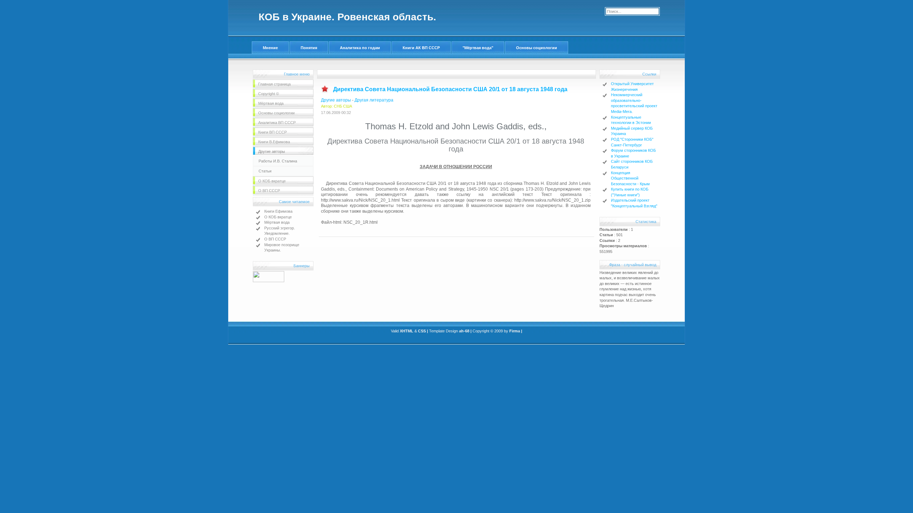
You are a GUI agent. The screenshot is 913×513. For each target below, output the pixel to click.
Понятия (309, 48)
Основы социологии (536, 48)
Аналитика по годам (360, 48)
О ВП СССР (275, 239)
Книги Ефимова (278, 211)
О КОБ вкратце (278, 217)
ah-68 (464, 331)
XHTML (406, 331)
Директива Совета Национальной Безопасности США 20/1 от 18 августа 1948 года (450, 89)
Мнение (270, 48)
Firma (514, 331)
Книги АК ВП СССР (421, 48)
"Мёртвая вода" (478, 48)
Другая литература (374, 100)
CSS (422, 331)
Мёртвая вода (277, 222)
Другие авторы (336, 100)
